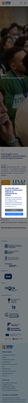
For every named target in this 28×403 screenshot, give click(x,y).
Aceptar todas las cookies (14, 214)
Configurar (14, 210)
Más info (14, 206)
